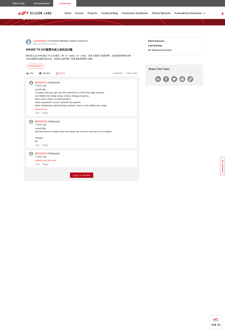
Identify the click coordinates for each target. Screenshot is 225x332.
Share (62, 73)
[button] (222, 166)
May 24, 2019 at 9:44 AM (45, 44)
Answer (46, 73)
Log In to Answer (81, 175)
